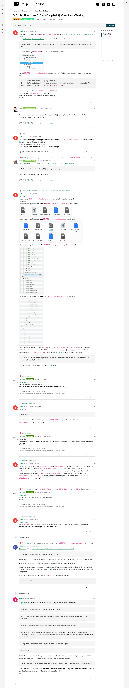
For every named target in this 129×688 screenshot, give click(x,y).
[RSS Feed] (30, 25)
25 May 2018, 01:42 (34, 194)
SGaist (21, 108)
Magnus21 (22, 546)
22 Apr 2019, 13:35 (34, 598)
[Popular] (2, 13)
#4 (94, 161)
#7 (94, 406)
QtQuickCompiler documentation (33, 39)
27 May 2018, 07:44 (45, 436)
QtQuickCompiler (58, 352)
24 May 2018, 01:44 (34, 137)
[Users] (2, 17)
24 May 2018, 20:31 (46, 161)
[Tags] (2, 9)
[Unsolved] (2, 32)
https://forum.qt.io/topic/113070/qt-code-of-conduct (49, 124)
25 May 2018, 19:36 (34, 406)
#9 (94, 463)
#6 (94, 379)
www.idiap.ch (30, 122)
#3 (94, 137)
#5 (94, 194)
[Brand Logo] (29, 4)
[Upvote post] (87, 102)
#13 (94, 598)
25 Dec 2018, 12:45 (35, 546)
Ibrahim (21, 31)
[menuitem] (126, 2)
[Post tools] (94, 102)
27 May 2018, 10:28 (34, 463)
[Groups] (2, 21)
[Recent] (2, 6)
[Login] (126, 2)
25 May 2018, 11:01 (45, 379)
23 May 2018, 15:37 (34, 31)
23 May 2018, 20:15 (46, 108)
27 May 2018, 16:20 (45, 492)
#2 (94, 108)
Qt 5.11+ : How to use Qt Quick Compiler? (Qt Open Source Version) (52, 163)
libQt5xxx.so (50, 365)
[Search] (2, 25)
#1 (94, 31)
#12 (94, 546)
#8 (94, 436)
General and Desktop (28, 19)
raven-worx (22, 379)
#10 (94, 492)
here (23, 499)
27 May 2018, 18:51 (34, 519)
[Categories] (2, 2)
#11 (94, 519)
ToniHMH (21, 598)
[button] (2, 685)
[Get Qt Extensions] (2, 28)
